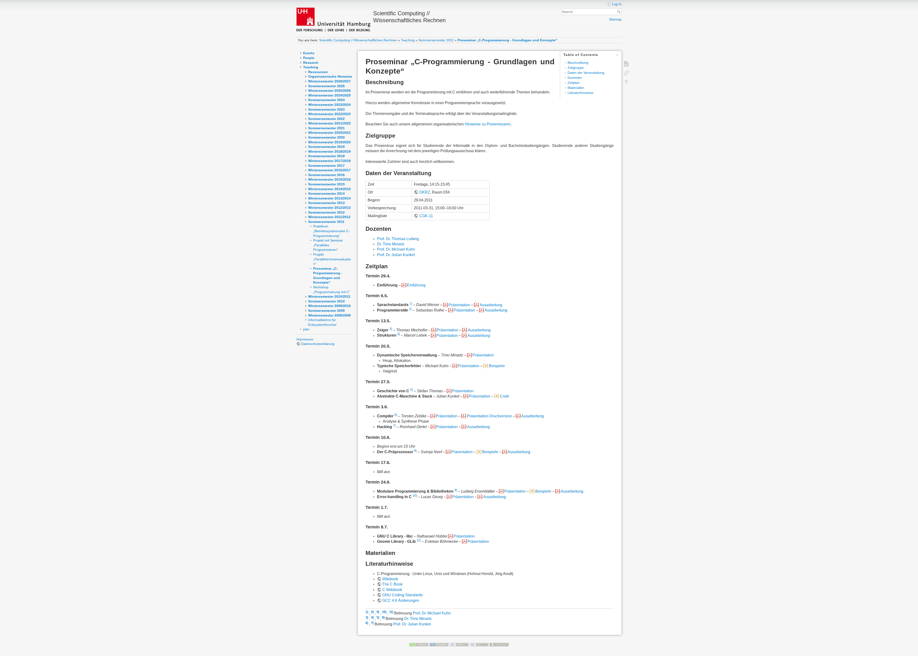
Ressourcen (318, 72)
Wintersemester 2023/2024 (329, 105)
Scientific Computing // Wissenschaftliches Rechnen (358, 40)
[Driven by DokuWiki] (499, 644)
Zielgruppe (576, 68)
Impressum (304, 339)
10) (415, 495)
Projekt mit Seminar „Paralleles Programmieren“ (328, 245)
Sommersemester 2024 (326, 100)
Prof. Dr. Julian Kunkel (396, 255)
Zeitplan (574, 83)
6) (395, 415)
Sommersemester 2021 (326, 128)
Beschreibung (578, 63)
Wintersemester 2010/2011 (329, 296)
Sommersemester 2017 (326, 165)
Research (310, 63)
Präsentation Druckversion (489, 416)
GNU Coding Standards (402, 595)
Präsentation (459, 305)
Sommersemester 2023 (326, 109)
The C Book (392, 584)
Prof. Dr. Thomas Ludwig (398, 239)
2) (410, 309)
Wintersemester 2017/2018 (329, 161)
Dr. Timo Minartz (390, 244)
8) (415, 450)
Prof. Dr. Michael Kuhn (396, 249)
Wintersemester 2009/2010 (329, 306)
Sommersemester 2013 (326, 203)
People (308, 58)
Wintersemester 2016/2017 (329, 170)
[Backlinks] (626, 72)
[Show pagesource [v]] (626, 63)
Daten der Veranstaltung (586, 73)
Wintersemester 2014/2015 (329, 189)
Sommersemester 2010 (326, 301)
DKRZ (424, 192)
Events (308, 53)
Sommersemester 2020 (326, 137)
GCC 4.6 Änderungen (400, 600)
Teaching (408, 40)
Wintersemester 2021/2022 (329, 123)
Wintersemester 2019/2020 (329, 142)
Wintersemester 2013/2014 (329, 198)
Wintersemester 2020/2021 (329, 132)
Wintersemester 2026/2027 (329, 81)
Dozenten (575, 78)
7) (394, 425)
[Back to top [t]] (626, 81)
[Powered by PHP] (438, 644)
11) (419, 540)
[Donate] (418, 644)
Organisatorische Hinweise (330, 76)
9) (455, 490)
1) (411, 303)
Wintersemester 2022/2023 (329, 114)
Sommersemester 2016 (326, 175)
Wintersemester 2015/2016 (329, 179)
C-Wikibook (392, 590)
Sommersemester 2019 (326, 147)
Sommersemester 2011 (436, 40)
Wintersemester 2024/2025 (329, 95)
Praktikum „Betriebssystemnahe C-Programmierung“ (331, 230)
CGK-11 (426, 216)
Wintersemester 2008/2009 (329, 315)
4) (398, 334)
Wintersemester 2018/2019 (329, 151)
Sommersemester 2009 (326, 310)
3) (390, 329)
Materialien (576, 88)
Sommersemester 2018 (326, 156)
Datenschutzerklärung (317, 344)
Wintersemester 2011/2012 (329, 217)
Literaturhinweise (580, 93)
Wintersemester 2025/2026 (329, 90)
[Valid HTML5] (459, 644)
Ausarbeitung (491, 305)
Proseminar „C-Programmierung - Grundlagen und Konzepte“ (507, 40)
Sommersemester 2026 (326, 86)
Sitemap (615, 19)
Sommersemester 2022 (326, 119)
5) (411, 390)
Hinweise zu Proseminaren (488, 124)
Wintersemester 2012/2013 (329, 208)
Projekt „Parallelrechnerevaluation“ (332, 259)
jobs (306, 329)
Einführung (416, 285)
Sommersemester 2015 (326, 184)
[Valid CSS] (479, 644)
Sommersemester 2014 (326, 193)
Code (504, 396)
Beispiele (497, 366)
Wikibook (390, 579)
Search (619, 11)
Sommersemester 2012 (326, 212)
